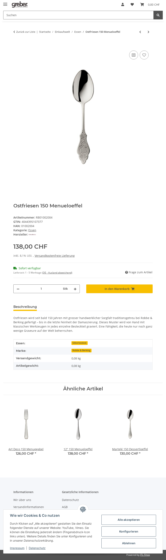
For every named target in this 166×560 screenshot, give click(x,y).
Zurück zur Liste (25, 32)
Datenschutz (37, 548)
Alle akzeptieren (129, 519)
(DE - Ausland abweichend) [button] (57, 272)
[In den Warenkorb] (16, 45)
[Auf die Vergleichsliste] (133, 55)
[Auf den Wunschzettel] (144, 55)
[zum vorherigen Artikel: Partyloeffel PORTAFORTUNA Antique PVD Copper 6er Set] (140, 31)
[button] (122, 4)
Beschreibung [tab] (25, 307)
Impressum (17, 548)
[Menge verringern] (18, 289)
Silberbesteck (79, 342)
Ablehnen (128, 543)
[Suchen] (158, 15)
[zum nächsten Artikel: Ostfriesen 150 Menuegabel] (148, 31)
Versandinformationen (28, 507)
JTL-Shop (145, 555)
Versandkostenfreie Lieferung (55, 256)
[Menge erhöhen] (75, 289)
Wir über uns (22, 500)
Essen (32, 230)
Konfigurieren (128, 531)
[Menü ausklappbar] (5, 2)
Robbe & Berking (81, 350)
